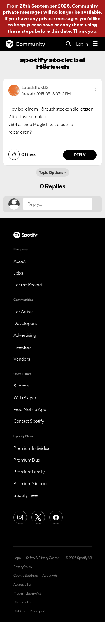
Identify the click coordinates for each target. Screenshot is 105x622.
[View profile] (14, 90)
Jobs (18, 273)
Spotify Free (25, 495)
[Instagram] (20, 517)
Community (30, 44)
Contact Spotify (28, 421)
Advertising (24, 335)
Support (21, 386)
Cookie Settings (25, 575)
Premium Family (29, 472)
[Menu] (95, 44)
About (19, 261)
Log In (82, 44)
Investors (22, 347)
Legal (17, 558)
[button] (95, 90)
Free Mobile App (29, 409)
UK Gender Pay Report (29, 611)
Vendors (21, 359)
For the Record (27, 285)
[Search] (68, 44)
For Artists (23, 311)
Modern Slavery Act (27, 593)
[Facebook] (56, 517)
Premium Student (30, 483)
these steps (21, 31)
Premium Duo (26, 460)
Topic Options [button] (51, 172)
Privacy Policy (22, 567)
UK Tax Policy (22, 602)
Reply (80, 155)
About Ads (50, 575)
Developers (25, 323)
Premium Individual (31, 448)
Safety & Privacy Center (42, 558)
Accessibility (22, 584)
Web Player (24, 397)
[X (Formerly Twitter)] (38, 517)
